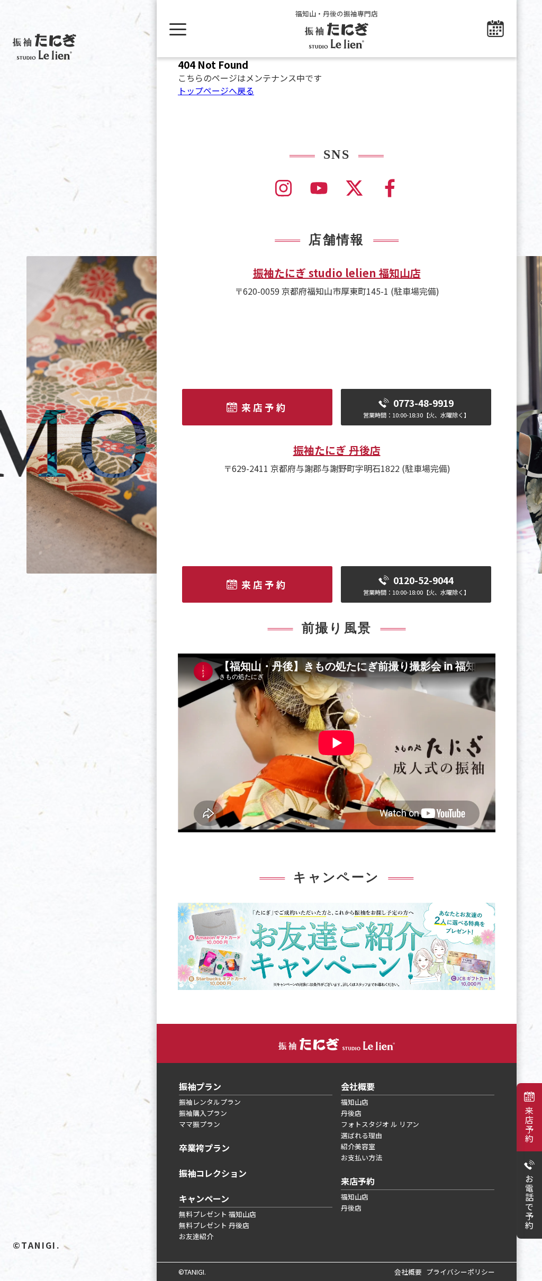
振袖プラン (200, 1086)
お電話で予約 (529, 1202)
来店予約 (529, 1124)
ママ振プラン (199, 1124)
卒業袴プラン (204, 1147)
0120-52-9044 (416, 585)
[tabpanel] (336, 946)
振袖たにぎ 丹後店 (337, 450)
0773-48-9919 (416, 407)
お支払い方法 (361, 1157)
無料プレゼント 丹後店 (214, 1225)
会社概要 (358, 1086)
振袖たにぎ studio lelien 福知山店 (337, 272)
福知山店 (354, 1102)
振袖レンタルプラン (210, 1102)
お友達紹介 (196, 1236)
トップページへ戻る (216, 90)
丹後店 (351, 1113)
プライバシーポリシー (460, 1272)
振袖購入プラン (203, 1113)
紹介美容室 (358, 1146)
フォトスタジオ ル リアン (380, 1124)
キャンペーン (204, 1198)
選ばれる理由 (361, 1135)
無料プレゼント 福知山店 (217, 1214)
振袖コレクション (213, 1173)
